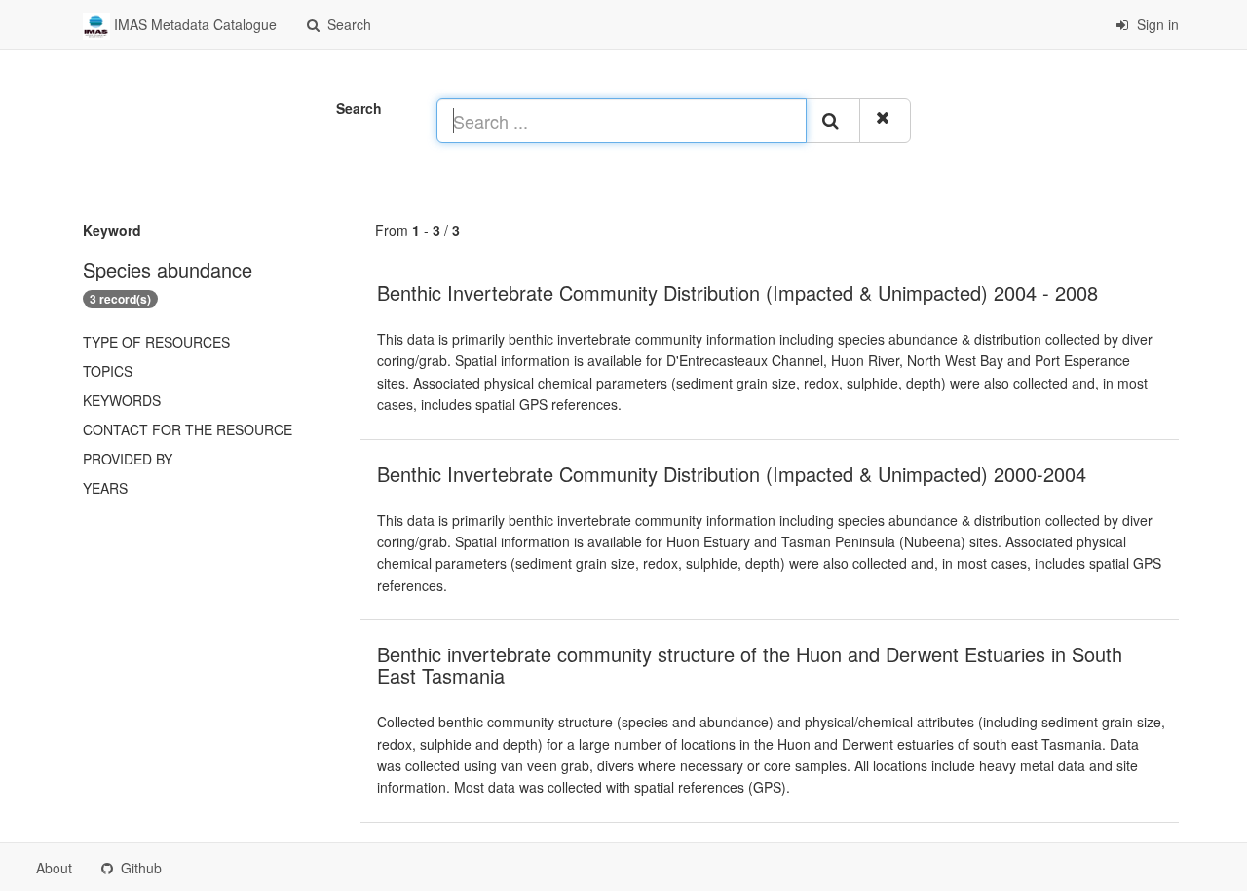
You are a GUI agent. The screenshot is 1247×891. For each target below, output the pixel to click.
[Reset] (885, 120)
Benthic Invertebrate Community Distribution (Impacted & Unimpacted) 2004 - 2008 (737, 292)
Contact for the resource (187, 429)
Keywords (122, 400)
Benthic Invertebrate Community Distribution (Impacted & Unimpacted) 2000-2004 (731, 474)
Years (105, 488)
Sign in (1156, 24)
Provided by (127, 458)
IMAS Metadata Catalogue (193, 24)
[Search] (833, 120)
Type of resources (156, 342)
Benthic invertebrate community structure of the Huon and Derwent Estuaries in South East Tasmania (749, 664)
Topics (107, 371)
